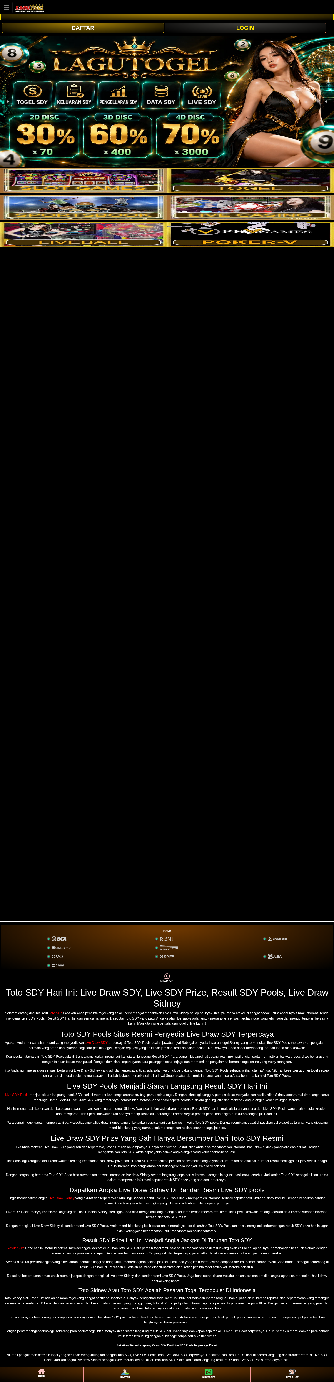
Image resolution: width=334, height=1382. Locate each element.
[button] (8, 101)
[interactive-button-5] (83, 234)
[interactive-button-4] (250, 207)
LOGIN (245, 28)
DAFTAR (83, 28)
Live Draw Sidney (61, 1198)
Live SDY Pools (17, 1095)
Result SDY (15, 1248)
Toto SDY (56, 1013)
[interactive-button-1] (83, 180)
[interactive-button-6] (250, 234)
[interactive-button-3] (83, 207)
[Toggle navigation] (6, 7)
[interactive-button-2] (250, 180)
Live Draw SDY (96, 1043)
